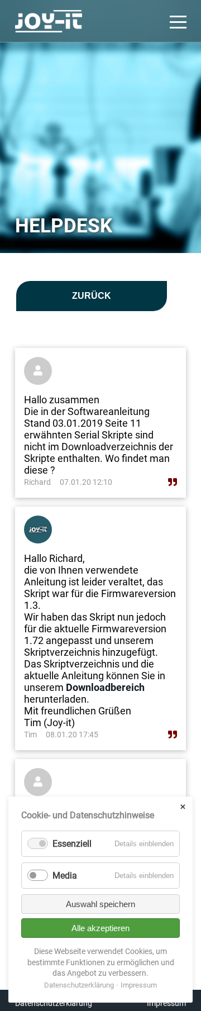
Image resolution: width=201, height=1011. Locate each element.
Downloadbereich (105, 687)
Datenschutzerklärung (53, 1003)
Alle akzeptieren (100, 928)
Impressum (166, 1003)
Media (64, 875)
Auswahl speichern (100, 904)
